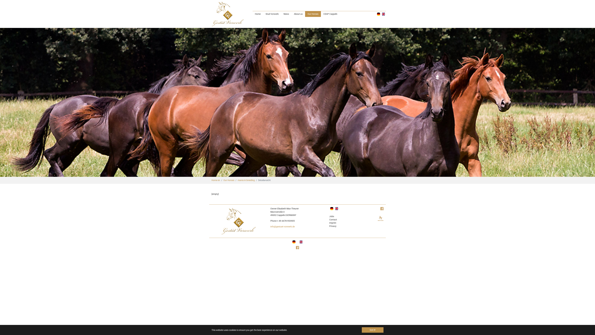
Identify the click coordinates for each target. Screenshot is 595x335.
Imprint (332, 223)
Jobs (331, 216)
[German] (378, 14)
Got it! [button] (373, 330)
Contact (333, 219)
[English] (383, 14)
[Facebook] (297, 248)
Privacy (332, 226)
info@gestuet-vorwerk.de (282, 226)
